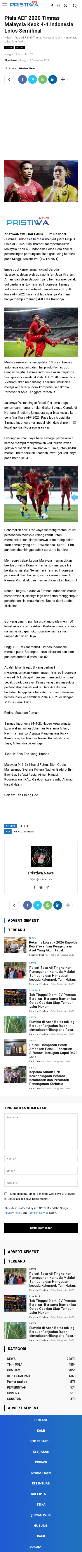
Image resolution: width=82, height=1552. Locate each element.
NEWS (8, 37)
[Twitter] (65, 5)
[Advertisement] (41, 123)
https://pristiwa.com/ (41, 879)
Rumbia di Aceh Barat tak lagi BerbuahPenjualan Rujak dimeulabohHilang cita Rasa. (52, 1026)
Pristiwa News (27, 68)
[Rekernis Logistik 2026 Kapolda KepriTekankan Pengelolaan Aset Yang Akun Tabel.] (15, 945)
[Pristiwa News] (41, 856)
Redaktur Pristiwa (38, 954)
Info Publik (35, 990)
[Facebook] (52, 5)
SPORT (20, 47)
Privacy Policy (13, 1212)
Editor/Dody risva (24, 831)
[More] (63, 79)
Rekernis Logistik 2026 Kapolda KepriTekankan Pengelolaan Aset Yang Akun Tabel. (53, 946)
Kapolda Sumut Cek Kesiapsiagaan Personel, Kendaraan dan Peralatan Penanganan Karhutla (49, 1078)
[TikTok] (47, 886)
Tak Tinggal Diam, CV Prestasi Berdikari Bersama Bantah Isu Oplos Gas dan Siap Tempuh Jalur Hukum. (53, 1001)
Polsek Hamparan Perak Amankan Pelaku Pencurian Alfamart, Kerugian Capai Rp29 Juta (53, 1051)
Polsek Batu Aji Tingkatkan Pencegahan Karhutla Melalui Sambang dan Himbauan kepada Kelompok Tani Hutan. (52, 974)
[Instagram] (58, 5)
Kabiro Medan (36, 1061)
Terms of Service (38, 1212)
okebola (24, 826)
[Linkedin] (52, 79)
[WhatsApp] (42, 79)
